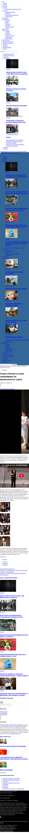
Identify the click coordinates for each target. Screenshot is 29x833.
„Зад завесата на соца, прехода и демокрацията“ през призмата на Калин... (14, 758)
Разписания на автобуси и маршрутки (13, 789)
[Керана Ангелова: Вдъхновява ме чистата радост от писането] (11, 204)
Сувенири (8, 37)
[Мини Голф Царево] (3, 767)
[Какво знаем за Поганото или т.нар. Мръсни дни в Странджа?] (12, 68)
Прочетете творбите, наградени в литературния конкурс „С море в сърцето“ (16, 243)
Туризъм (5, 10)
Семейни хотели (9, 27)
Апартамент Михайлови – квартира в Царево (14, 304)
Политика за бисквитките (6, 829)
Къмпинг (7, 25)
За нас (1, 825)
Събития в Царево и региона (11, 780)
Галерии (5, 4)
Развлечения (8, 16)
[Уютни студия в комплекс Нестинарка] (11, 267)
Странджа (5, 563)
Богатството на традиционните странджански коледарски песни (16, 192)
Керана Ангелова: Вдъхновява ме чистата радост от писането (16, 209)
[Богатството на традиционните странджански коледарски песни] (11, 187)
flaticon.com (7, 798)
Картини (8, 34)
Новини (5, 3)
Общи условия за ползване (7, 827)
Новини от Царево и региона (11, 778)
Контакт (5, 49)
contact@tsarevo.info (14, 733)
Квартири (7, 24)
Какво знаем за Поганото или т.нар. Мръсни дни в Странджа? (17, 73)
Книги (7, 32)
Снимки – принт (10, 35)
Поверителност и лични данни (8, 828)
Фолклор (5, 565)
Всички (8, 140)
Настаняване (6, 19)
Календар (5, 46)
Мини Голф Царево (6, 770)
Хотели (7, 28)
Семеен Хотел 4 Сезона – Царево (16, 288)
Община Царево (7, 47)
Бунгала (7, 21)
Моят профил (8, 38)
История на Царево (11, 143)
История (5, 6)
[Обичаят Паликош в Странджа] (12, 101)
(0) (6, 40)
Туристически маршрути (11, 15)
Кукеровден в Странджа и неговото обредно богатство (16, 121)
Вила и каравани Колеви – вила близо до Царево (16, 321)
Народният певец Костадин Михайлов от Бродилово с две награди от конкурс (14, 694)
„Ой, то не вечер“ (8, 498)
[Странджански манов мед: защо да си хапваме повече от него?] (11, 221)
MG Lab (16, 800)
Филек (8, 137)
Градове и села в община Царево (15, 144)
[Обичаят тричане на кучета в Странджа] (12, 84)
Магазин (6, 30)
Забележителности (10, 12)
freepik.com (11, 795)
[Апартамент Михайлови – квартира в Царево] (11, 299)
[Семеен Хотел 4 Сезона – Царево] (11, 284)
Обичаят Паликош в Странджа (16, 105)
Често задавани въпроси (6, 831)
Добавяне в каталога (8, 43)
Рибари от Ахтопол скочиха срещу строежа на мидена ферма (13, 571)
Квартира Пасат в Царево (13, 337)
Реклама (5, 44)
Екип (5, 825)
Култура (5, 7)
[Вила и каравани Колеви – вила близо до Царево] (11, 316)
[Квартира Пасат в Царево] (11, 332)
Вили (6, 22)
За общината (7, 58)
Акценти (5, 787)
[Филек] (12, 133)
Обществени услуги (8, 41)
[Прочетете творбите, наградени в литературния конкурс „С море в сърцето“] (11, 237)
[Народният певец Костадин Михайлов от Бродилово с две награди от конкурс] (8, 689)
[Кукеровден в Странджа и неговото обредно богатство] (14, 116)
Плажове (7, 13)
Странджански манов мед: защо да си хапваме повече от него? (16, 226)
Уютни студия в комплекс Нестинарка (13, 746)
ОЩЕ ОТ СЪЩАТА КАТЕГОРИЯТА (8, 577)
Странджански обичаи (12, 134)
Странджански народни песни (13, 9)
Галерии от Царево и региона (11, 783)
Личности (5, 18)
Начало (2, 366)
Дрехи (7, 31)
